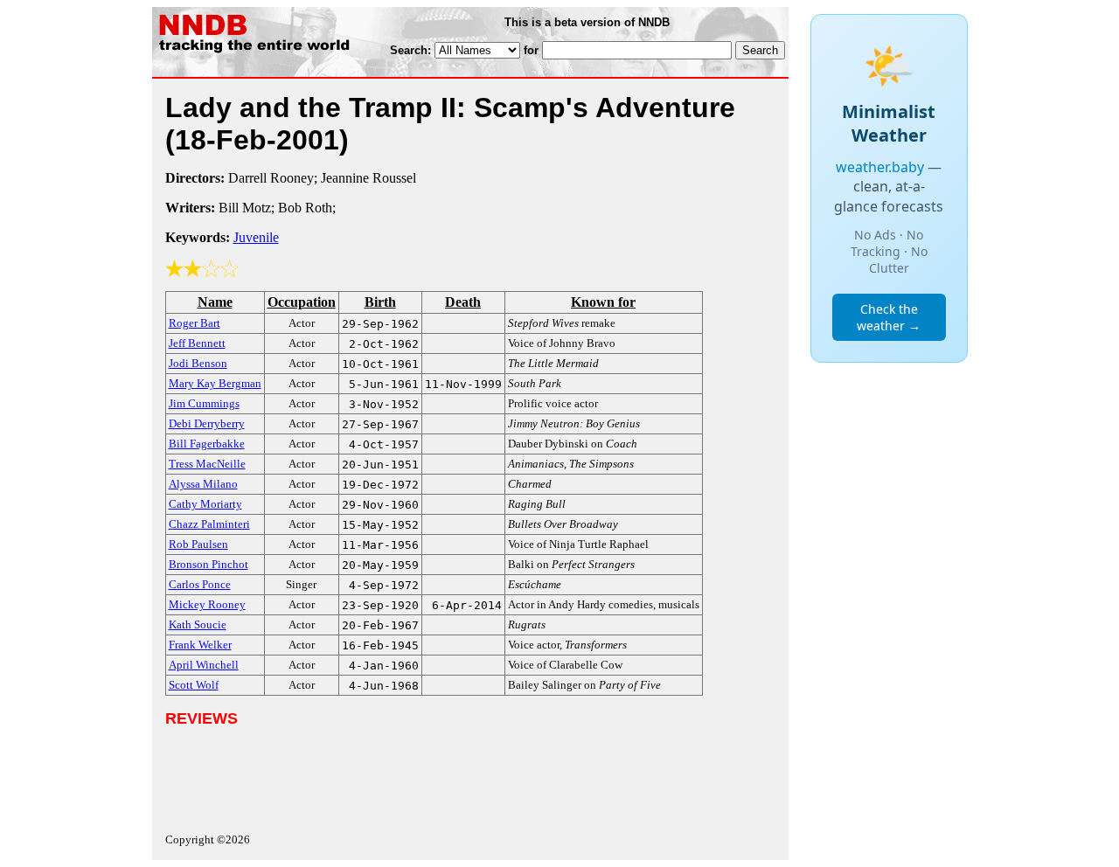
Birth (380, 302)
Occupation (302, 302)
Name (215, 302)
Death (463, 302)
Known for (603, 302)
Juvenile (256, 237)
